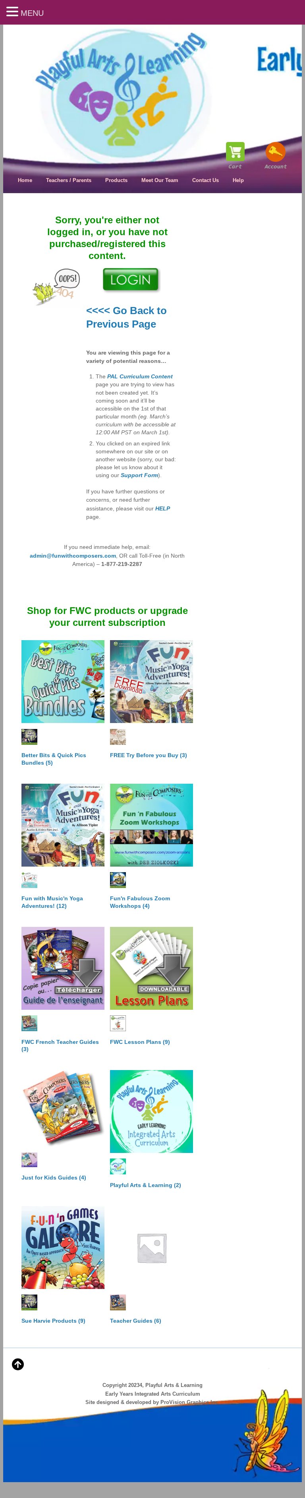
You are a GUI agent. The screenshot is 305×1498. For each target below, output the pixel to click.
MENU (32, 13)
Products (116, 180)
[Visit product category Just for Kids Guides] (62, 1108)
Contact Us (205, 180)
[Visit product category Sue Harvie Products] (62, 1247)
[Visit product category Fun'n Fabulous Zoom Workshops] (151, 825)
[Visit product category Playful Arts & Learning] (151, 1111)
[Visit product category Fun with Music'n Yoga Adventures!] (62, 825)
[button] (13, 12)
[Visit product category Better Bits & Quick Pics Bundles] (62, 681)
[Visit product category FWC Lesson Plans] (151, 968)
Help (238, 180)
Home (25, 180)
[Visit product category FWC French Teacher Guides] (62, 968)
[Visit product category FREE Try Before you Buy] (151, 681)
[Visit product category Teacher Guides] (151, 1247)
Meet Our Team (159, 180)
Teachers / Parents (68, 180)
